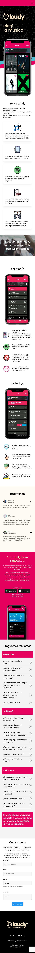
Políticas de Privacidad (17, 945)
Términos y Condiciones (17, 947)
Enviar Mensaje (17, 904)
